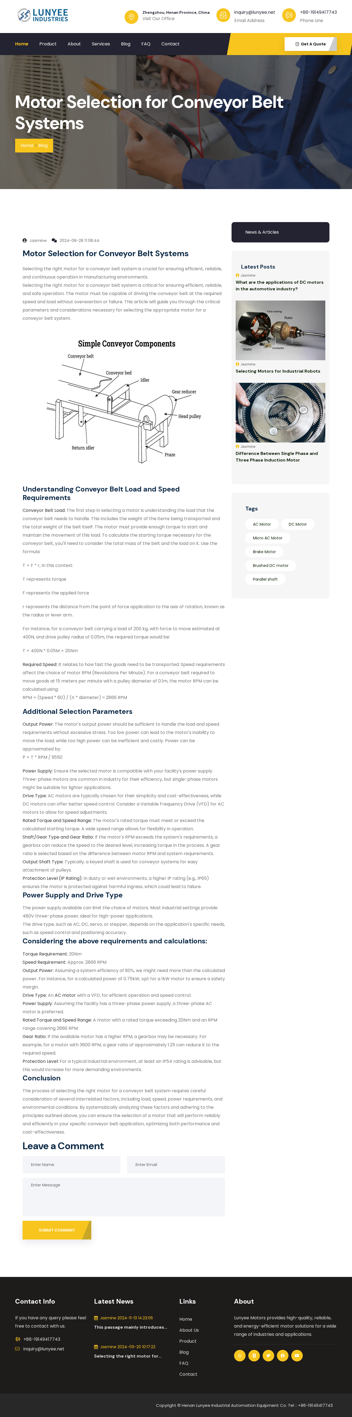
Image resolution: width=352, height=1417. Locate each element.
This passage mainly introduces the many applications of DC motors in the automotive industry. (133, 1327)
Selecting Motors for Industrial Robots (278, 371)
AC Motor (262, 524)
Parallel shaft (265, 579)
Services (101, 44)
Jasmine (37, 240)
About (74, 44)
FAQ (145, 44)
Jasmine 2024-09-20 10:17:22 (127, 1347)
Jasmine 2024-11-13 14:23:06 (126, 1318)
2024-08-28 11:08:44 (79, 240)
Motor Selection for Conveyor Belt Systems (149, 113)
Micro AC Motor (267, 538)
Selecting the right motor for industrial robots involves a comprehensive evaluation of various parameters (126, 1356)
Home (21, 44)
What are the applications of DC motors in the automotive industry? (280, 285)
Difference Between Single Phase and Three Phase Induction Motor (277, 457)
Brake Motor (264, 552)
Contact (170, 44)
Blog (125, 44)
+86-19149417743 (318, 12)
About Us (189, 1330)
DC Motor (298, 524)
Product (48, 44)
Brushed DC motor (270, 565)
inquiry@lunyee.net (43, 1349)
